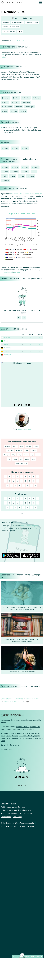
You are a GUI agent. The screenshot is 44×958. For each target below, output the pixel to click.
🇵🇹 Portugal (6, 355)
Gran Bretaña (12, 738)
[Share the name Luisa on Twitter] (18, 405)
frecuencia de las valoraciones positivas (26, 194)
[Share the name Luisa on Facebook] (15, 405)
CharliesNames (6, 699)
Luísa (26, 148)
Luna (37, 455)
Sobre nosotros (26, 813)
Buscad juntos (18, 956)
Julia (19, 455)
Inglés (5, 102)
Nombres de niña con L (11, 27)
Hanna (31, 176)
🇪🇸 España (5, 351)
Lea (35, 172)
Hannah (6, 180)
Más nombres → (21, 463)
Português (30, 107)
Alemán (6, 98)
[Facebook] (19, 777)
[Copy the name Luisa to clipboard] (28, 405)
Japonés (27, 102)
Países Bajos (29, 738)
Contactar (4, 804)
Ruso (5, 111)
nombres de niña (22, 727)
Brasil (10, 272)
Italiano (16, 102)
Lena (33, 459)
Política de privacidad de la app (13, 807)
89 (21, 31)
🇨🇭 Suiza (4, 344)
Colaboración (6, 817)
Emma (26, 167)
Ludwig (3, 57)
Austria (37, 733)
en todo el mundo (21, 272)
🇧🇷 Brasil (4, 341)
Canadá (15, 736)
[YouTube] (23, 777)
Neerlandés (7, 107)
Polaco (19, 107)
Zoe (21, 459)
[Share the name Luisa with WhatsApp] (22, 405)
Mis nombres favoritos (33, 956)
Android (36, 720)
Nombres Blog (6, 749)
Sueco (14, 111)
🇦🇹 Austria (5, 337)
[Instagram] (27, 777)
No (24, 318)
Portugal (4, 272)
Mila (13, 455)
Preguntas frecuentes (9, 813)
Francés (37, 98)
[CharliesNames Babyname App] (12, 2)
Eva (9, 459)
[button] (4, 383)
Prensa (13, 804)
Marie (6, 172)
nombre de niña (17, 40)
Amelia (34, 451)
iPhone (3, 722)
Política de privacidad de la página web (16, 810)
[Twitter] (15, 777)
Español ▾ (22, 785)
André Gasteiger (24, 429)
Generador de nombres (10, 745)
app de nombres (13, 720)
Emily (26, 451)
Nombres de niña (32, 23)
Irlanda (21, 738)
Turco (24, 111)
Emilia (16, 167)
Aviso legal (17, 817)
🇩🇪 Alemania (6, 348)
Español (26, 98)
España (36, 270)
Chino (16, 98)
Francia (3, 738)
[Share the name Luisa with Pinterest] (25, 405)
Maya (15, 459)
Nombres (6, 23)
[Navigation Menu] (41, 2)
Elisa (22, 176)
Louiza (16, 148)
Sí (19, 318)
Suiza (3, 741)
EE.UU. (30, 736)
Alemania (22, 733)
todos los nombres (26, 729)
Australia (30, 733)
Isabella (19, 451)
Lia (32, 455)
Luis (2, 55)
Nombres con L (17, 23)
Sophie (16, 172)
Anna (27, 459)
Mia (5, 176)
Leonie (26, 172)
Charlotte (10, 451)
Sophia (36, 167)
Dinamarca (23, 736)
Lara (13, 176)
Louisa (6, 148)
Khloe (26, 455)
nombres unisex (11, 729)
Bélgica (8, 736)
